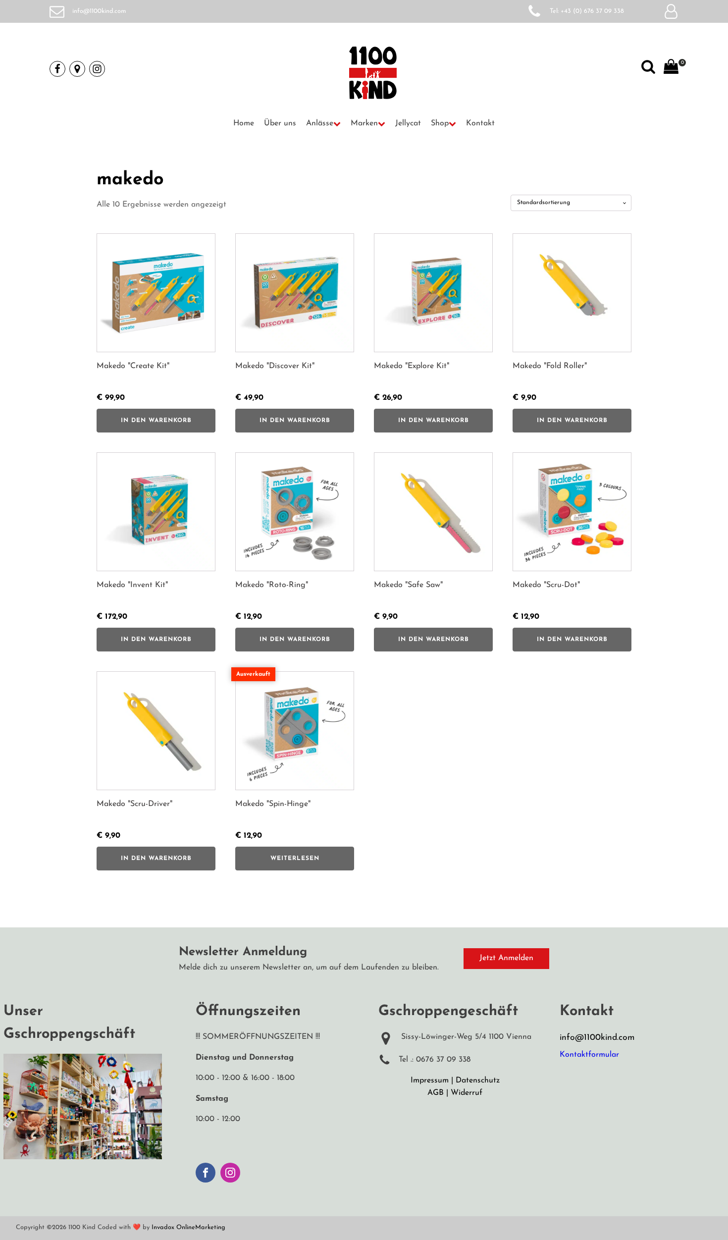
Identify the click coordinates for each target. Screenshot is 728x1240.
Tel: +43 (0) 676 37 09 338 (587, 11)
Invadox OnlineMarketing (188, 1227)
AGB (435, 1093)
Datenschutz (478, 1080)
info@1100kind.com (99, 11)
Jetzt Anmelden (506, 958)
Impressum (430, 1080)
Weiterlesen (294, 859)
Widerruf (466, 1093)
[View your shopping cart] (671, 69)
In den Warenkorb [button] (156, 421)
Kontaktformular (589, 1055)
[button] (323, 124)
